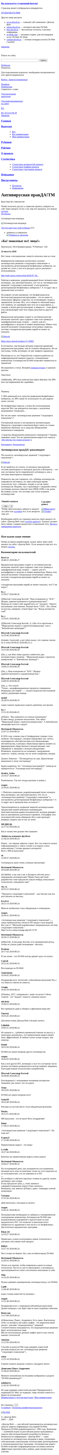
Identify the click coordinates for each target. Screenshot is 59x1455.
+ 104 (5, 506)
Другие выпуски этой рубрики (15, 228)
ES (10, 113)
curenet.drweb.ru (14, 39)
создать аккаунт (32, 521)
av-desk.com (12, 34)
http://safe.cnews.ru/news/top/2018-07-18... (20, 275)
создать (4, 211)
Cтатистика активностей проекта (27, 164)
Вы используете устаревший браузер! (19, 3)
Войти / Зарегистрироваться (14, 79)
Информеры (17, 188)
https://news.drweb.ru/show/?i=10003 (17, 341)
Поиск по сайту (8, 55)
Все (14, 132)
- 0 (11, 506)
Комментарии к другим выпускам (17, 1397)
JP (16, 113)
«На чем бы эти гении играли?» (16, 440)
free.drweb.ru (12, 29)
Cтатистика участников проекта (27, 169)
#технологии (19, 444)
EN (6, 113)
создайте (18, 511)
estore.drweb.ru (13, 27)
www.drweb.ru (13, 22)
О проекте (6, 1407)
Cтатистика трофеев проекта (25, 167)
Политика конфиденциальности (27, 1407)
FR (13, 113)
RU (3, 113)
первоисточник (38, 368)
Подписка (16, 185)
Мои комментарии (20, 137)
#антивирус (6, 444)
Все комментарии (20, 134)
